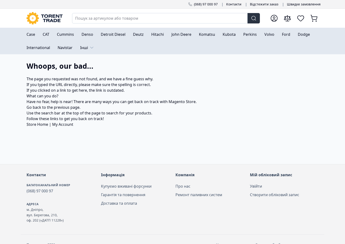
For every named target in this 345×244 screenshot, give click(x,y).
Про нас (182, 186)
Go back (34, 107)
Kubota (229, 34)
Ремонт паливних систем (198, 194)
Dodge (304, 34)
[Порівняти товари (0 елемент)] (287, 18)
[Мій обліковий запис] (274, 18)
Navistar (65, 47)
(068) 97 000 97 (206, 4)
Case (31, 34)
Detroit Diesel (113, 34)
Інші (84, 47)
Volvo (269, 34)
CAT (46, 34)
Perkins (250, 34)
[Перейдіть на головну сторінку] (45, 18)
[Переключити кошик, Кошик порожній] (314, 18)
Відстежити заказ (264, 4)
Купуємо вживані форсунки (126, 186)
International (38, 47)
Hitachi (157, 34)
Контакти (233, 4)
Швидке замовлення (304, 4)
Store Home (37, 124)
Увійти (256, 186)
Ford (286, 34)
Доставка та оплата (119, 203)
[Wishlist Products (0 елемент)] (300, 18)
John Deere (181, 34)
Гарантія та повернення (123, 194)
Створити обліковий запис (274, 194)
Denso (87, 34)
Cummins (65, 34)
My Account (62, 124)
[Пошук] (254, 18)
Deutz (138, 34)
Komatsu (207, 34)
